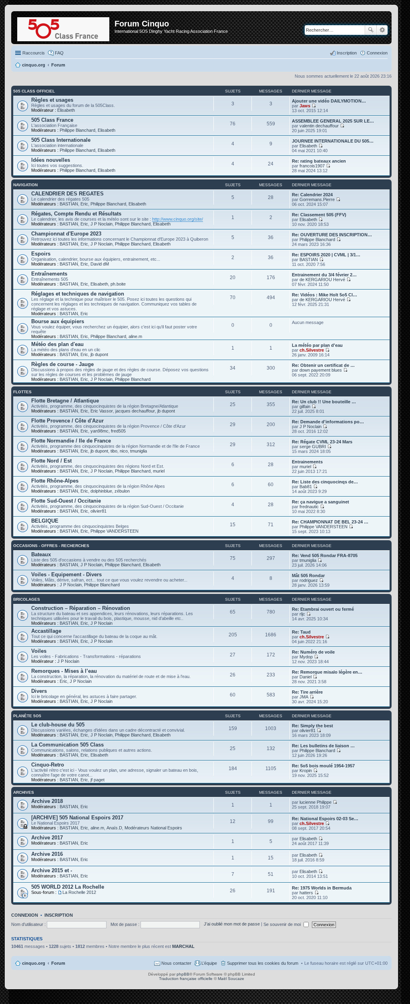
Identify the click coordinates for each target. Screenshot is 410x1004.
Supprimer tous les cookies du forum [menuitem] (262, 963)
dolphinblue (101, 491)
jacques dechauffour (135, 410)
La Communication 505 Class (67, 745)
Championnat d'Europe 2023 (66, 234)
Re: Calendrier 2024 (312, 194)
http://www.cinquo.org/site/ (177, 219)
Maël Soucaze (231, 978)
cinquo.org (33, 963)
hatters (306, 892)
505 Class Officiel (34, 91)
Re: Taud (301, 632)
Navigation (25, 185)
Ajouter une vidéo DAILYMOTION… (329, 101)
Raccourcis (33, 52)
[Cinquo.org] (64, 27)
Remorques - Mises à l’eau (64, 671)
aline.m (135, 336)
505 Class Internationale (60, 140)
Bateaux (41, 554)
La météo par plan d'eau (317, 345)
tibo (114, 451)
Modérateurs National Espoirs (153, 827)
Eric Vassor (101, 410)
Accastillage (46, 631)
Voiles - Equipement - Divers (66, 574)
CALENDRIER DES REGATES (67, 194)
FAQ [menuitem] (59, 52)
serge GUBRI (312, 446)
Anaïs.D (114, 827)
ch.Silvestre (311, 350)
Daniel (305, 676)
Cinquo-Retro (47, 765)
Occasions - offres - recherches (51, 545)
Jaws (304, 105)
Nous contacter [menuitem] (176, 963)
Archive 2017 (47, 838)
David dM (99, 264)
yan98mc (99, 431)
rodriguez (308, 580)
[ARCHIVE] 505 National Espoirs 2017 (77, 818)
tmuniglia (138, 451)
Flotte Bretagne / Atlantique (65, 401)
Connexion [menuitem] (377, 52)
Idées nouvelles (50, 160)
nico (124, 451)
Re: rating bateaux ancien (319, 161)
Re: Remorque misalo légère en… (327, 672)
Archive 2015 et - (51, 870)
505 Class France (52, 120)
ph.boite (118, 284)
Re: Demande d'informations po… (328, 421)
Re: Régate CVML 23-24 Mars (322, 441)
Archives (23, 792)
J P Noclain (101, 223)
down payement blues (320, 370)
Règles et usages (52, 100)
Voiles (38, 651)
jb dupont (99, 354)
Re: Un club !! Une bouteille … (324, 401)
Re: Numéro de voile (313, 652)
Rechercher (371, 30)
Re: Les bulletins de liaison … (323, 745)
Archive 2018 (47, 801)
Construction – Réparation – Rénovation (80, 608)
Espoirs (40, 254)
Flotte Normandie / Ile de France (71, 441)
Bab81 (305, 486)
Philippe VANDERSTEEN (114, 531)
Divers (39, 691)
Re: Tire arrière (307, 692)
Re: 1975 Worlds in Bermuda (322, 887)
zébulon (122, 491)
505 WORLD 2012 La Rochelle (67, 887)
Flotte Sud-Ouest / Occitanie (66, 501)
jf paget (97, 779)
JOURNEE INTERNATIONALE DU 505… (333, 141)
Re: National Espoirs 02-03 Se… (325, 818)
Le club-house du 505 (57, 725)
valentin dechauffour (319, 125)
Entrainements (307, 461)
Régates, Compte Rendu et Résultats (76, 214)
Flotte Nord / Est (51, 461)
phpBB (183, 974)
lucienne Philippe (315, 802)
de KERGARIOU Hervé (322, 279)
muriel (159, 471)
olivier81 (98, 511)
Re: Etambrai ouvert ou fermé (323, 609)
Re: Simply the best (312, 725)
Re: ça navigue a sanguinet (320, 501)
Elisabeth (66, 110)
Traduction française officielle (186, 978)
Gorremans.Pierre (317, 199)
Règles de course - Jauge (62, 364)
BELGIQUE (44, 521)
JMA (303, 696)
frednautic (309, 506)
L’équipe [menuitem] (209, 963)
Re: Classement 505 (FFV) (319, 214)
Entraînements (49, 274)
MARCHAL (183, 946)
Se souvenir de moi (282, 924)
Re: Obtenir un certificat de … (323, 365)
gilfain (304, 406)
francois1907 (312, 165)
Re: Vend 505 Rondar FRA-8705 (325, 555)
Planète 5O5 (27, 716)
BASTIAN (69, 203)
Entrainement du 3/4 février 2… (324, 274)
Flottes (22, 392)
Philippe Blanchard (77, 130)
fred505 (118, 431)
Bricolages (26, 599)
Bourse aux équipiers (57, 321)
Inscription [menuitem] (347, 52)
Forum (58, 963)
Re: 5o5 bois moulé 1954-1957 (323, 765)
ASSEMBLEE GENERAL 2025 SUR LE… (333, 121)
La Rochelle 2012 (79, 892)
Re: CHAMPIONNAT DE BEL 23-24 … (330, 521)
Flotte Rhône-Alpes (54, 481)
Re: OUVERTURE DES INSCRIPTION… (332, 234)
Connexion (24, 915)
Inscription (58, 915)
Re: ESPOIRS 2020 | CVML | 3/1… (326, 254)
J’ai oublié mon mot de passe (232, 924)
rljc (302, 614)
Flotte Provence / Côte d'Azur (67, 421)
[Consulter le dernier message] (314, 105)
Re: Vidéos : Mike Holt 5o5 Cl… (324, 294)
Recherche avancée (382, 30)
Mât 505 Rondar (308, 575)
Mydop (306, 656)
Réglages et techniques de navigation (77, 294)
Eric (84, 203)
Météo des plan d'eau (57, 344)
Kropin (305, 770)
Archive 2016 (47, 854)
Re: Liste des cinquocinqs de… (325, 481)
